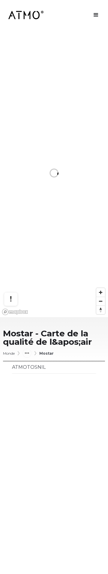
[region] (54, 173)
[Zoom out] (100, 301)
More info (16, 278)
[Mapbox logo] (15, 311)
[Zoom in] (100, 292)
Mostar (46, 353)
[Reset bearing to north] (100, 309)
